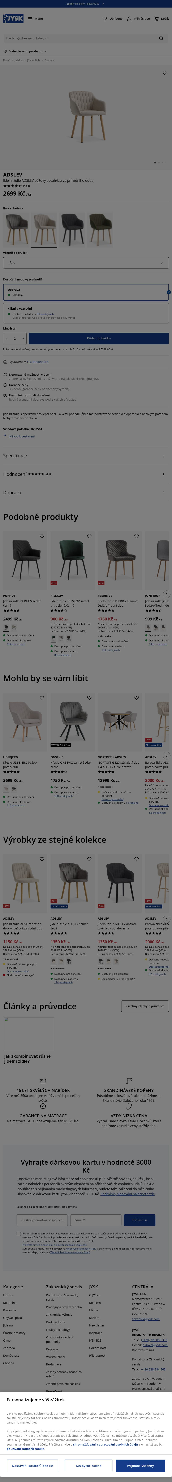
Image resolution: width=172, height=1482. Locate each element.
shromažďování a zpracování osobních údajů (105, 1444)
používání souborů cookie (25, 1449)
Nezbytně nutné (88, 1466)
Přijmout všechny (140, 1466)
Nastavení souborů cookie (32, 1466)
